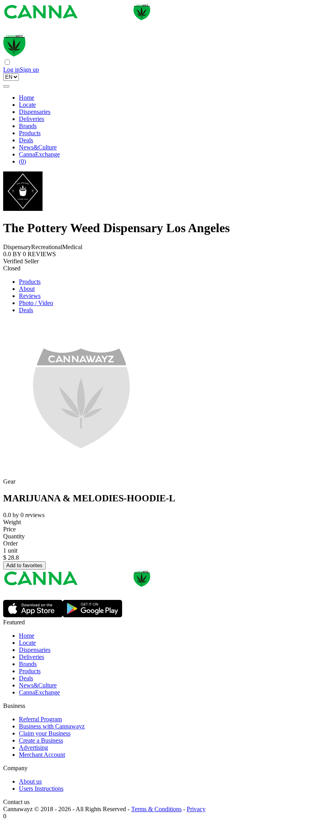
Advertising (33, 747)
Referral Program (40, 719)
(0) (22, 161)
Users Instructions (41, 788)
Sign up (29, 69)
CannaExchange (39, 154)
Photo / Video (36, 303)
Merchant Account (42, 754)
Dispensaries (34, 111)
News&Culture (38, 147)
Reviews (30, 295)
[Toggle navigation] (6, 86)
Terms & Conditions (156, 809)
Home (26, 97)
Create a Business (41, 740)
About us (30, 781)
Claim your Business (45, 733)
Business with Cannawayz (52, 726)
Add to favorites (24, 565)
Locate (27, 104)
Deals (26, 140)
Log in (11, 69)
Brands (28, 126)
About (27, 288)
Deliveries (31, 118)
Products (30, 133)
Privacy (196, 809)
